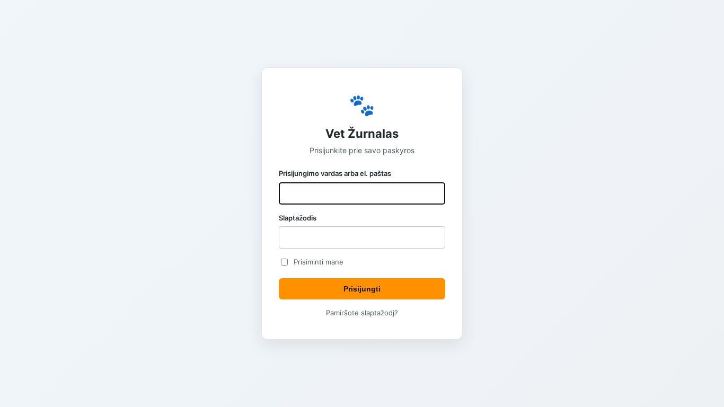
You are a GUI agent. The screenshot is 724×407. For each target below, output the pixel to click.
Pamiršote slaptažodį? (362, 312)
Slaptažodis (297, 218)
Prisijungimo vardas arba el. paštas (335, 173)
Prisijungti (362, 289)
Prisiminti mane (318, 262)
